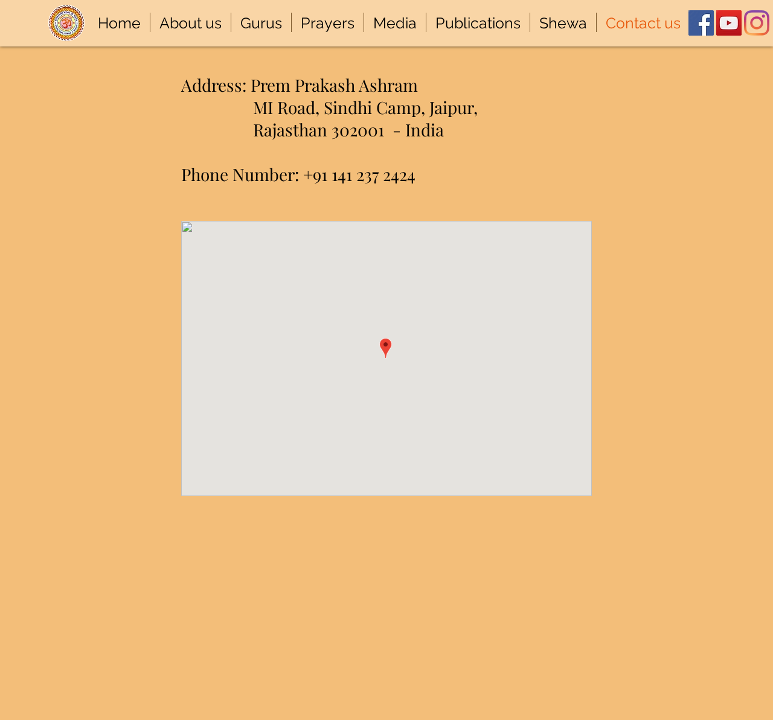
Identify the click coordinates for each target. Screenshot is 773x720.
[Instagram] (756, 23)
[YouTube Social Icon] (729, 23)
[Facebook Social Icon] (701, 23)
